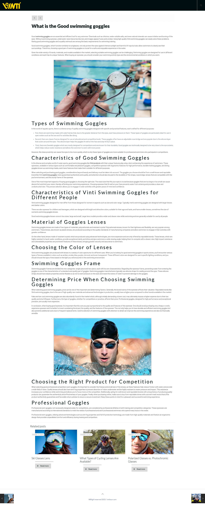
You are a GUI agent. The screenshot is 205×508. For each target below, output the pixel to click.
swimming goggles (43, 36)
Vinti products (95, 163)
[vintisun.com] (12, 5)
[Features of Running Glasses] (7, 498)
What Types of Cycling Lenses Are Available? (99, 460)
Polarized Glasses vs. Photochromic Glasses (148, 460)
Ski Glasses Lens (41, 458)
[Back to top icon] (102, 493)
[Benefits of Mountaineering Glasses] (198, 498)
